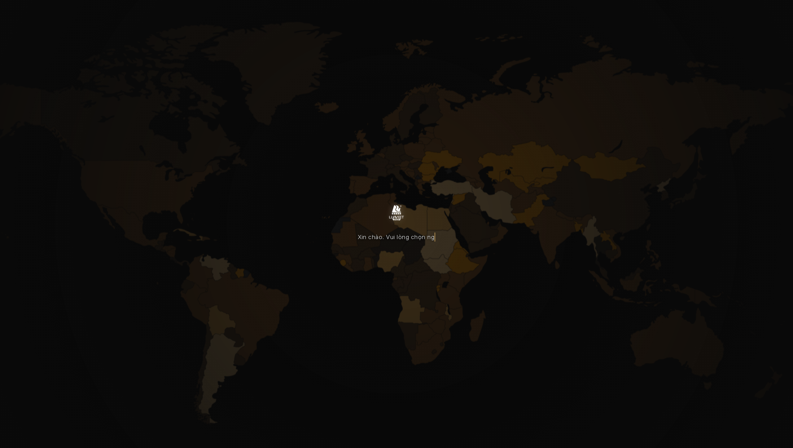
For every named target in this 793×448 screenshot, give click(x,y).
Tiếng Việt (346, 257)
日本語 (451, 257)
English (386, 257)
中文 (419, 257)
